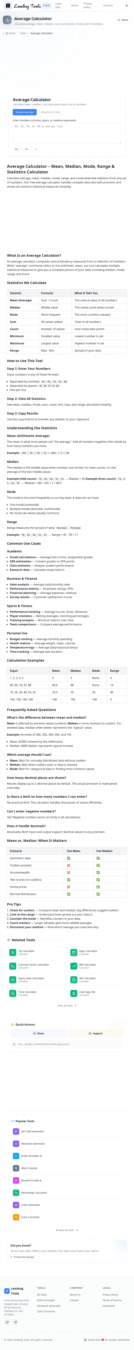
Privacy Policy (110, 1294)
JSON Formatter (46, 1300)
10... (27, 149)
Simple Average (25, 112)
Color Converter (46, 1311)
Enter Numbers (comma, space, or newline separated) (44, 120)
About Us (75, 1294)
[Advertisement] (67, 64)
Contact (74, 1300)
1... (36, 149)
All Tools (42, 1294)
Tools (23, 33)
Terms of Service (112, 1300)
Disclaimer (109, 1305)
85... (17, 149)
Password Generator (49, 1305)
